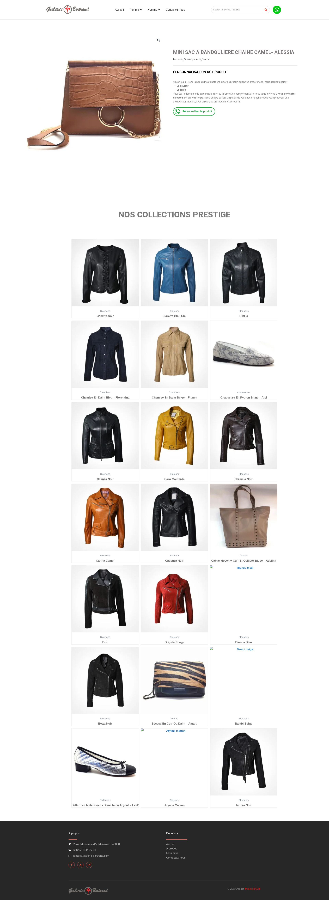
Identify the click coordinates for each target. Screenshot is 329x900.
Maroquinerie (192, 59)
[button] (159, 40)
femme (178, 59)
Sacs (205, 59)
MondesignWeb (252, 888)
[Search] (266, 10)
